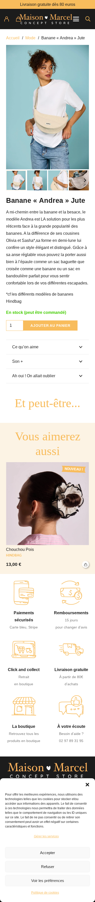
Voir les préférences (47, 880)
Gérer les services (46, 836)
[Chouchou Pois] (47, 515)
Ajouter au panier (50, 325)
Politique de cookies (45, 892)
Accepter (47, 853)
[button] (87, 784)
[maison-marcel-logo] (45, 19)
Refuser (47, 866)
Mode (30, 38)
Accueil (13, 38)
